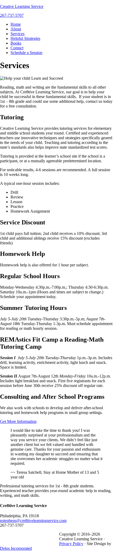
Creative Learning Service (21, 6)
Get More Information (18, 421)
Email (55, 533)
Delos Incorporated (16, 548)
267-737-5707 (12, 15)
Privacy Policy (71, 543)
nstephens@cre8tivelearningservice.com (33, 520)
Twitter (35, 533)
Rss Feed (16, 533)
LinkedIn (45, 533)
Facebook (26, 533)
